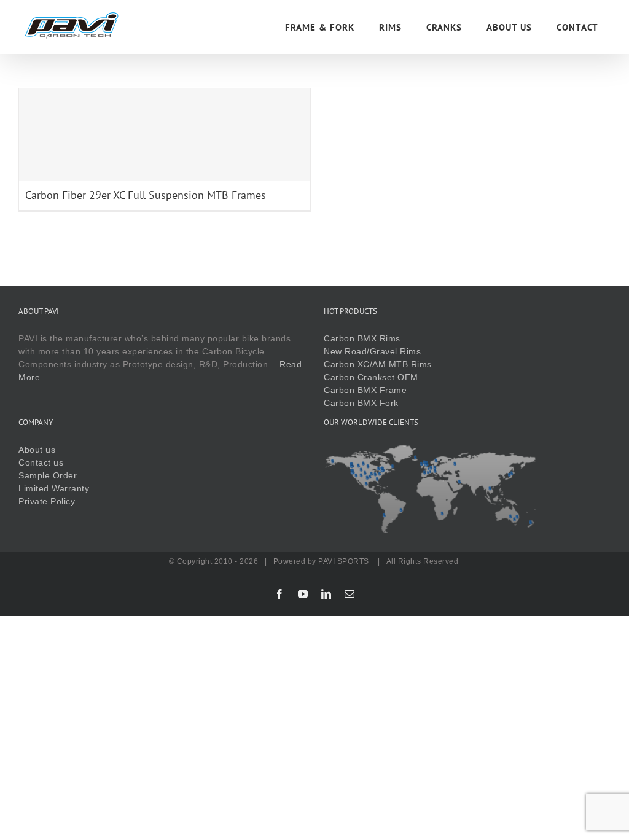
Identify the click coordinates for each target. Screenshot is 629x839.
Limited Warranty (53, 488)
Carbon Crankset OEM (371, 377)
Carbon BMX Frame (365, 390)
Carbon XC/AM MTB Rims (378, 364)
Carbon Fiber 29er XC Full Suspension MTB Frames (145, 195)
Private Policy (46, 501)
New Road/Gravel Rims (372, 351)
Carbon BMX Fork (361, 403)
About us (36, 450)
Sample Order (47, 475)
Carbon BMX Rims (362, 338)
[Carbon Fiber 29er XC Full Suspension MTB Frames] (164, 134)
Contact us (40, 462)
